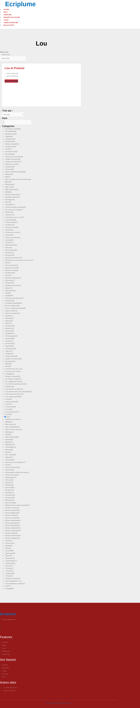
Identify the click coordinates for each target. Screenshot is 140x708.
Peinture (10, 470)
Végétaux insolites (13, 578)
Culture (9, 242)
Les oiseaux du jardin (14, 397)
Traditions (10, 573)
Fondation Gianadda (14, 303)
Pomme (10, 487)
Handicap (10, 318)
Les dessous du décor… (14, 394)
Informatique (11, 336)
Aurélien (10, 167)
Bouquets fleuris (13, 197)
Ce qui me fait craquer (14, 210)
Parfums (10, 460)
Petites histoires (12, 475)
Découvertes (11, 250)
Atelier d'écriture (13, 159)
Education (10, 280)
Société (10, 551)
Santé (9, 541)
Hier (9, 323)
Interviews (10, 343)
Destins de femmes (14, 258)
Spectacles (10, 553)
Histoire (10, 326)
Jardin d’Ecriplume (11, 22)
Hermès (9, 321)
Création (9, 235)
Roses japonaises (13, 523)
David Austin (11, 245)
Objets (9, 457)
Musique (10, 444)
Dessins (10, 253)
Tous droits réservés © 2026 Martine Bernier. (58, 703)
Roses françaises (13, 520)
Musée (9, 442)
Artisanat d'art (11, 151)
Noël (8, 452)
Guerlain (9, 316)
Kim (8, 366)
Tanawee (10, 558)
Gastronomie (11, 311)
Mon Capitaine (12, 437)
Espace (9, 288)
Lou (8, 417)
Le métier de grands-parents (16, 384)
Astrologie (10, 154)
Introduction (11, 349)
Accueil (6, 9)
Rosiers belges (12, 533)
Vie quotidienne (13, 581)
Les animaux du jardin (14, 389)
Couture (9, 230)
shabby (9, 546)
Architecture (11, 146)
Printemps (10, 498)
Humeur (10, 328)
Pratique (10, 493)
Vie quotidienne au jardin (15, 584)
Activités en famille (13, 129)
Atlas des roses (12, 164)
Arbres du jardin (12, 144)
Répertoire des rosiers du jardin (18, 505)
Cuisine (9, 240)
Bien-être (10, 187)
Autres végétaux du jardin (16, 172)
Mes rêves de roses (14, 429)
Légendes (10, 386)
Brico (8, 202)
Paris (8, 465)
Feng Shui (10, 301)
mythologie (11, 447)
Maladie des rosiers (13, 419)
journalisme (10, 361)
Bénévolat (10, 184)
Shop (8, 548)
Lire (9, 404)
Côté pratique (12, 222)
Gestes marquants (13, 313)
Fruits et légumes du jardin (16, 308)
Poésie (9, 482)
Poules (10, 490)
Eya (8, 293)
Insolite (10, 338)
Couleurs (10, 225)
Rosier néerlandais (13, 525)
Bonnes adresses (13, 194)
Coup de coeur (12, 227)
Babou (9, 174)
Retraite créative (12, 508)
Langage (10, 374)
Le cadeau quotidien (13, 379)
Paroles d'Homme (13, 467)
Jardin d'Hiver (11, 356)
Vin (8, 586)
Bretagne (10, 200)
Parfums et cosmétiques (16, 462)
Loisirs (9, 414)
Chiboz (9, 212)
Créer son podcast (13, 237)
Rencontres (11, 503)
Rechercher (4, 52)
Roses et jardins (12, 518)
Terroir (9, 566)
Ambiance (10, 139)
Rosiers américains (13, 530)
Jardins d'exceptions (14, 359)
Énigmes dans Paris (13, 285)
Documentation (12, 265)
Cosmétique (11, 220)
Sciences (10, 543)
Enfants (10, 283)
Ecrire (8, 275)
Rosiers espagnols (13, 538)
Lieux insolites (12, 402)
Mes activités (9, 25)
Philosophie (11, 477)
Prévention (10, 495)
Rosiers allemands (13, 528)
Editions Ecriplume (13, 278)
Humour (10, 331)
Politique (9, 485)
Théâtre (9, 568)
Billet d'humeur (12, 189)
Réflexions (10, 500)
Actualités (11, 131)
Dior (8, 263)
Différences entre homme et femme (19, 260)
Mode (8, 434)
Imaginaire (10, 333)
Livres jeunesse (12, 412)
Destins (10, 255)
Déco (9, 248)
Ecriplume (20, 4)
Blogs (8, 192)
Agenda (9, 136)
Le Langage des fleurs (14, 381)
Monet (9, 439)
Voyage (10, 589)
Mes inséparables (12, 427)
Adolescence (11, 134)
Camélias (10, 205)
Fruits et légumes (12, 306)
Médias (9, 422)
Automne (10, 169)
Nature (9, 450)
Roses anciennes (13, 510)
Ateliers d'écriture (13, 162)
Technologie (11, 561)
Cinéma (10, 215)
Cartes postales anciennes (16, 207)
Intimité (10, 346)
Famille (9, 295)
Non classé (11, 455)
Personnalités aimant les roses (17, 472)
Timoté (9, 571)
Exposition (10, 290)
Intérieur (9, 341)
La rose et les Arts (13, 371)
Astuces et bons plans (14, 157)
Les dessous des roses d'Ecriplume (19, 392)
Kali (9, 364)
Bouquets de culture (12, 17)
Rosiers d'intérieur (13, 535)
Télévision (10, 563)
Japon (9, 351)
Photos (9, 480)
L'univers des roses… (14, 369)
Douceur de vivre (12, 268)
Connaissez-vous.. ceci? (15, 217)
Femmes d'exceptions (14, 298)
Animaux (10, 141)
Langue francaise (13, 376)
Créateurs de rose (13, 232)
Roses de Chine (12, 515)
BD (8, 177)
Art (8, 149)
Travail (9, 576)
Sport (9, 556)
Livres (6, 20)
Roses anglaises (12, 513)
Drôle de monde (12, 270)
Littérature (11, 407)
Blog (5, 12)
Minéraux (10, 432)
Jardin (9, 354)
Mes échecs (11, 424)
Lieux (9, 399)
